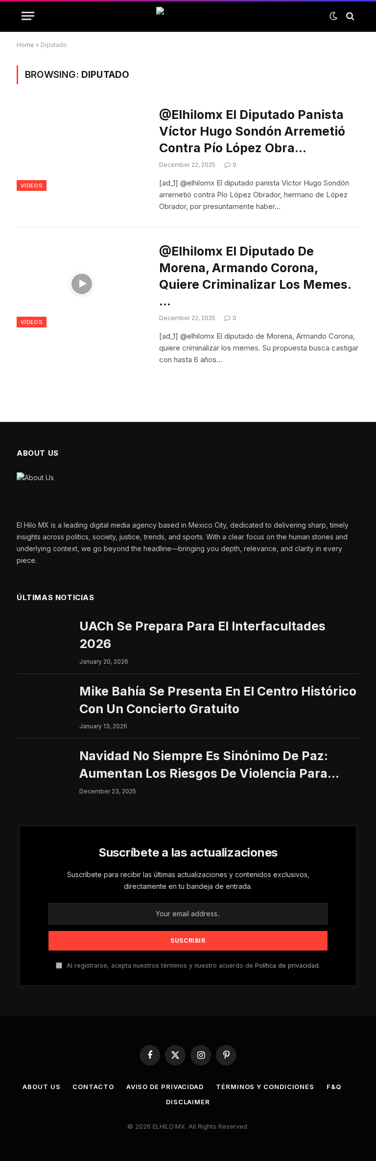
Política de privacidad (287, 965)
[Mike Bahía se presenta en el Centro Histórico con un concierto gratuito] (43, 700)
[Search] (349, 16)
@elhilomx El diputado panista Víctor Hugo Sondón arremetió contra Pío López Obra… (252, 131)
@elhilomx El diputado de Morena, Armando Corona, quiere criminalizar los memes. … (255, 276)
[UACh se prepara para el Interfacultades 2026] (43, 635)
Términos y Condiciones (265, 1087)
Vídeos (32, 185)
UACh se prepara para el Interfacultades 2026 (202, 635)
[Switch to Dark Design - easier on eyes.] (333, 16)
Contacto (93, 1087)
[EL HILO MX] (188, 16)
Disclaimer (188, 1102)
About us (41, 1087)
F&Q (334, 1087)
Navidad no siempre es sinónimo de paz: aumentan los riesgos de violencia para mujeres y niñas (203, 765)
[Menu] (28, 16)
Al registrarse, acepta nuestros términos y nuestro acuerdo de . (192, 965)
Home (25, 44)
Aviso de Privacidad (165, 1087)
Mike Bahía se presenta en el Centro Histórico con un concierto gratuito (217, 700)
